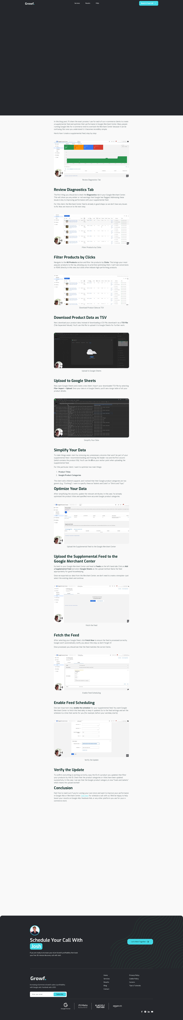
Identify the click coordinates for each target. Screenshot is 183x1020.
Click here (84, 796)
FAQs (97, 3)
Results (87, 3)
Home (106, 975)
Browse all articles (142, 845)
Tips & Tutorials (135, 986)
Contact (106, 989)
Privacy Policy (134, 975)
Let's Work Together (140, 941)
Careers (132, 982)
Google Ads (82, 20)
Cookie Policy (134, 979)
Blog (105, 986)
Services (77, 3)
